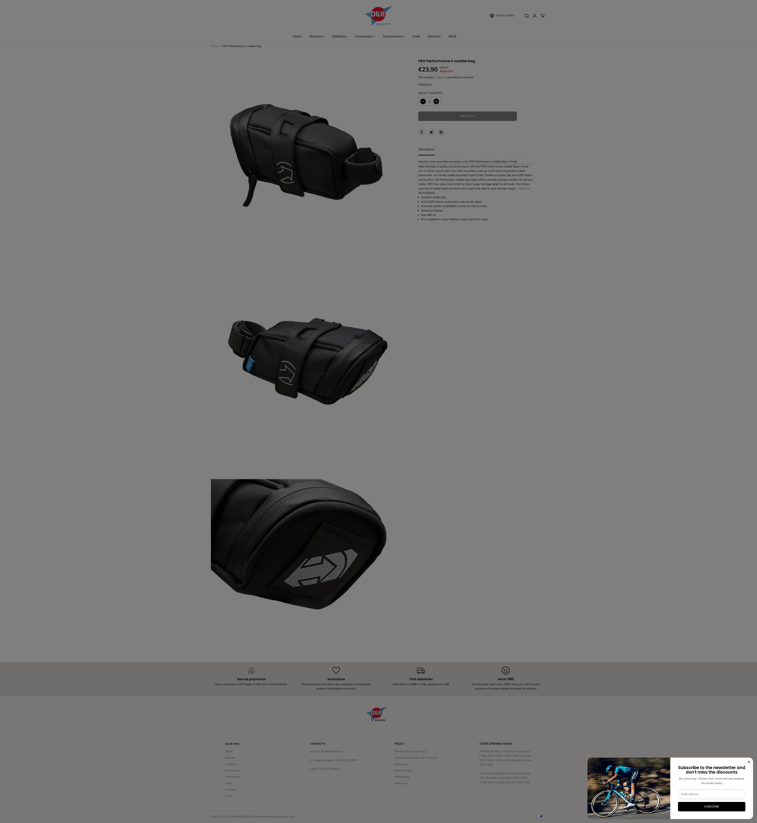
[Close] (748, 762)
